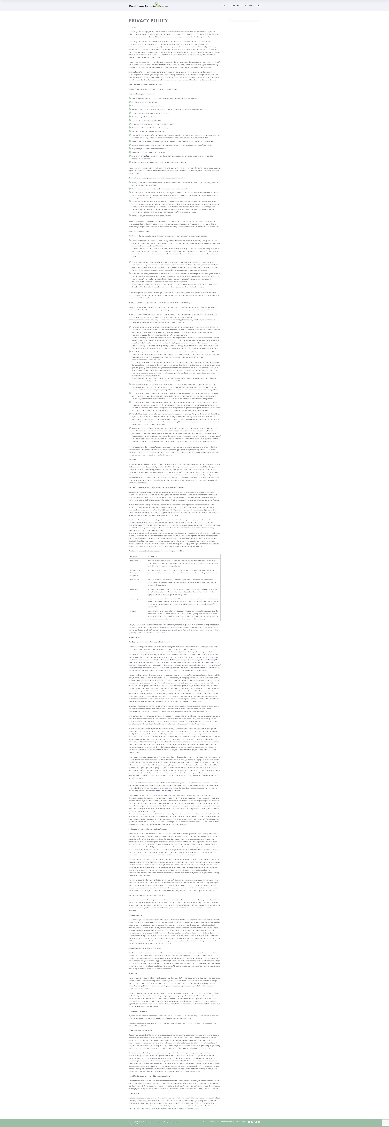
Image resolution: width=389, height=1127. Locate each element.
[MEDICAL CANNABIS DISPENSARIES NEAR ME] (149, 5)
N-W (250, 5)
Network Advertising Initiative (180, 660)
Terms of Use (136, 1124)
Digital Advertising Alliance (211, 660)
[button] (258, 5)
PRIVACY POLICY (213, 1122)
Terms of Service (146, 156)
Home (204, 1122)
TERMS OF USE (241, 1122)
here (163, 633)
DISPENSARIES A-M (237, 5)
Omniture (195, 660)
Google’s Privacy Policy (163, 791)
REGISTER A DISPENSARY (227, 1122)
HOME (225, 5)
